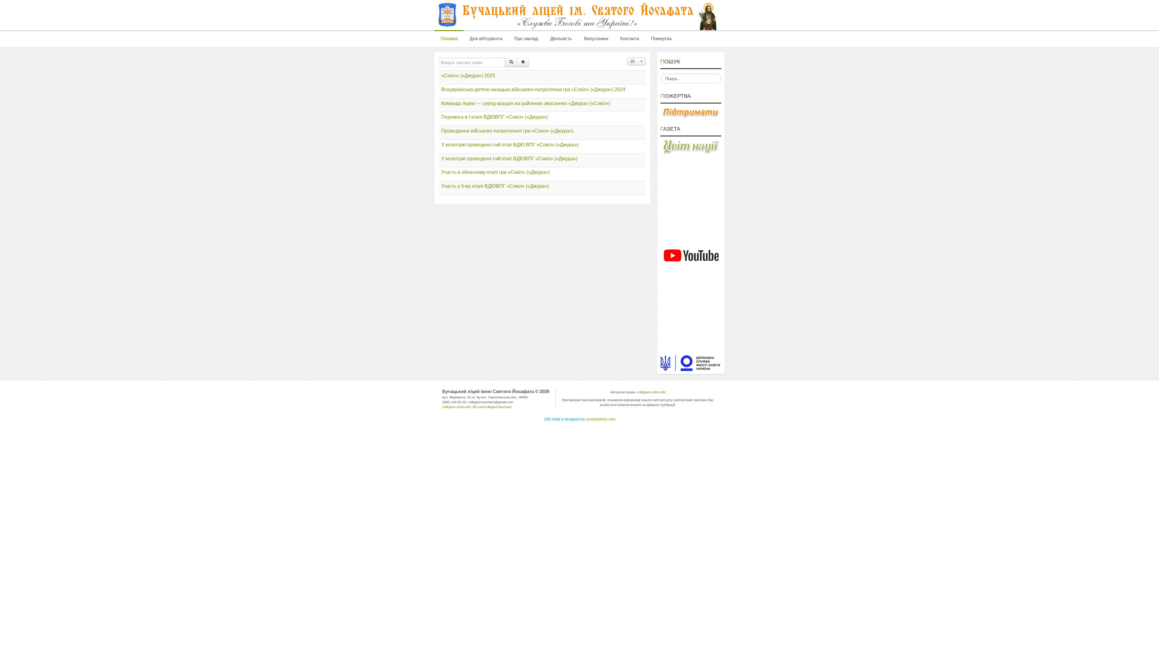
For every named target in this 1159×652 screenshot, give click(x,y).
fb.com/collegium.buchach (493, 407)
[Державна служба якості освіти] (691, 363)
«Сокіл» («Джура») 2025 (468, 75)
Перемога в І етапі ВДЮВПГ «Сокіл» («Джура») (494, 117)
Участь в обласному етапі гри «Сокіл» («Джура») (495, 172)
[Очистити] (523, 62)
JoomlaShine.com (600, 419)
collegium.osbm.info (456, 407)
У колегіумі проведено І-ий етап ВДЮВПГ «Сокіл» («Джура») (509, 158)
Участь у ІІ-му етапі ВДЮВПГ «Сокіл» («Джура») (495, 186)
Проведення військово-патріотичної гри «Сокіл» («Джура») (507, 130)
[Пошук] (511, 62)
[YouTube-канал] (691, 255)
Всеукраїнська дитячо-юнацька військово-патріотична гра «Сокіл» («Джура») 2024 (533, 89)
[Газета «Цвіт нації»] (691, 147)
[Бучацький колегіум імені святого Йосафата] (578, 15)
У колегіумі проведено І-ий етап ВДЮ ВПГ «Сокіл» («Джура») (510, 144)
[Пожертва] (691, 112)
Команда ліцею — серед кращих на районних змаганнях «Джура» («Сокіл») (525, 103)
